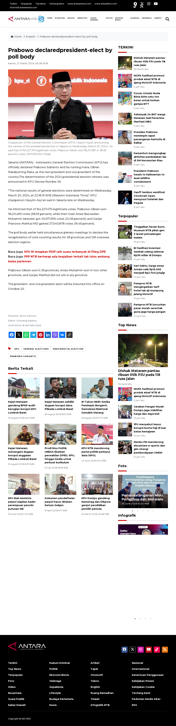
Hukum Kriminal (94, 19)
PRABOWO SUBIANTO (23, 356)
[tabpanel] (143, 491)
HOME (49, 18)
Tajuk (94, 669)
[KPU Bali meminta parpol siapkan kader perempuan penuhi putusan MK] (24, 484)
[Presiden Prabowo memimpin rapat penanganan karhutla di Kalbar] (125, 137)
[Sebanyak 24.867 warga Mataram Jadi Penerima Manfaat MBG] (125, 119)
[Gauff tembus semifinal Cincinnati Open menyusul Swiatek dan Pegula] (125, 197)
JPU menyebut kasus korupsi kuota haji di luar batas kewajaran (150, 428)
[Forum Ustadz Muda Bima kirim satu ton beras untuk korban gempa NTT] (125, 98)
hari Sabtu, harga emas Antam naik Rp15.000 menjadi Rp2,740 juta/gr (149, 269)
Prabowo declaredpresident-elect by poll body (69, 36)
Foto (122, 466)
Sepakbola (147, 18)
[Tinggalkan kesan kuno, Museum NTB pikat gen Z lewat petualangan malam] (125, 231)
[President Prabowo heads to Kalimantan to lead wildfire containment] (125, 176)
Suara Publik (16, 699)
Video (12, 687)
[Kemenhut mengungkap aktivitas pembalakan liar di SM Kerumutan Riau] (125, 158)
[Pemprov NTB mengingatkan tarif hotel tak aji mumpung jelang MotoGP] (125, 288)
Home (17, 36)
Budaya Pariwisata (61, 699)
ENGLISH (71, 18)
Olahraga (134, 18)
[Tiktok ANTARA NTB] (135, 6)
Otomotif (97, 675)
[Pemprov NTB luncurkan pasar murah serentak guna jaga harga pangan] (125, 309)
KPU (16, 349)
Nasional (137, 662)
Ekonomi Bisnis (119, 19)
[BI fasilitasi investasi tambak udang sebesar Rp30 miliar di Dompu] (125, 253)
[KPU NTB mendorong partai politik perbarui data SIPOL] (97, 434)
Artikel (95, 662)
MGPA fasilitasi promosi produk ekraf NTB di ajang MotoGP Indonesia (150, 79)
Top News (40, 3)
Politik (109, 18)
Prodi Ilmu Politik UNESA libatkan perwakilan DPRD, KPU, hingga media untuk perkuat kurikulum (60, 455)
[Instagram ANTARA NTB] (148, 3)
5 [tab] (153, 510)
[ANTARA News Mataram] (27, 19)
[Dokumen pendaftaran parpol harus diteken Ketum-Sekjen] (60, 484)
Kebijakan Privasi (143, 681)
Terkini (13, 3)
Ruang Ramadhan (102, 693)
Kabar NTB (82, 18)
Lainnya (157, 18)
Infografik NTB (100, 705)
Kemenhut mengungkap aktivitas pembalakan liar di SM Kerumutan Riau (150, 157)
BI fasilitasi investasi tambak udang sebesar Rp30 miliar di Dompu (149, 252)
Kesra (53, 705)
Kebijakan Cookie (143, 687)
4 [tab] (148, 510)
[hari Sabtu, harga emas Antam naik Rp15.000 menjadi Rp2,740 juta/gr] (125, 270)
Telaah (95, 699)
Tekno (95, 681)
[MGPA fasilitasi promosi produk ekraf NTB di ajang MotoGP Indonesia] (125, 80)
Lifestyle (55, 693)
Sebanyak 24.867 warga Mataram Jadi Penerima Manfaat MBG (149, 118)
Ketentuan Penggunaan (148, 675)
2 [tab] (138, 510)
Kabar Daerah (17, 705)
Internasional (140, 669)
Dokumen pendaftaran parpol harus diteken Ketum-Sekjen (60, 502)
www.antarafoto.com (106, 3)
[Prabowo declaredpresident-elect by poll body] (143, 350)
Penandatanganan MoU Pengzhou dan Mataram (142, 497)
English (30, 36)
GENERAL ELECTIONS (36, 349)
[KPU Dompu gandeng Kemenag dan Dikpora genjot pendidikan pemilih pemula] (97, 484)
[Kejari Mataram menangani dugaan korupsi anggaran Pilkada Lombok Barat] (24, 434)
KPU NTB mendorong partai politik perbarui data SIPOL (95, 452)
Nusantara (14, 693)
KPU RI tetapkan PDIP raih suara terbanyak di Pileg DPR (65, 251)
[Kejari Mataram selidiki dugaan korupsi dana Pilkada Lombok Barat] (60, 387)
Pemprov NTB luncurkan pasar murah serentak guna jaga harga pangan (150, 308)
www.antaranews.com (79, 3)
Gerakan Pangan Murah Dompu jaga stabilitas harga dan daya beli (149, 410)
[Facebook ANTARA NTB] (135, 3)
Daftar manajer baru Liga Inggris (139, 607)
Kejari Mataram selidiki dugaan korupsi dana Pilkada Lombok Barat (59, 405)
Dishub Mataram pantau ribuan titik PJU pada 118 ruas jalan (149, 61)
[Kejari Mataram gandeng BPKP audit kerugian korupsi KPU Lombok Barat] (24, 387)
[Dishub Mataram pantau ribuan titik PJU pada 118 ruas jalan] (125, 62)
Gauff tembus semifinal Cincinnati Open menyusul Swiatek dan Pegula (149, 197)
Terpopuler (26, 3)
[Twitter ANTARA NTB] (142, 3)
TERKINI (125, 47)
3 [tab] (143, 510)
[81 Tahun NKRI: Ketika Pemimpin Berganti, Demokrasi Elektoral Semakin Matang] (97, 387)
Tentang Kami (56, 3)
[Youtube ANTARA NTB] (156, 3)
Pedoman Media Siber (146, 699)
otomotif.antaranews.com (23, 7)
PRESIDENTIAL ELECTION (68, 349)
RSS (134, 705)
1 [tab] (132, 510)
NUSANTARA (60, 18)
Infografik (127, 515)
